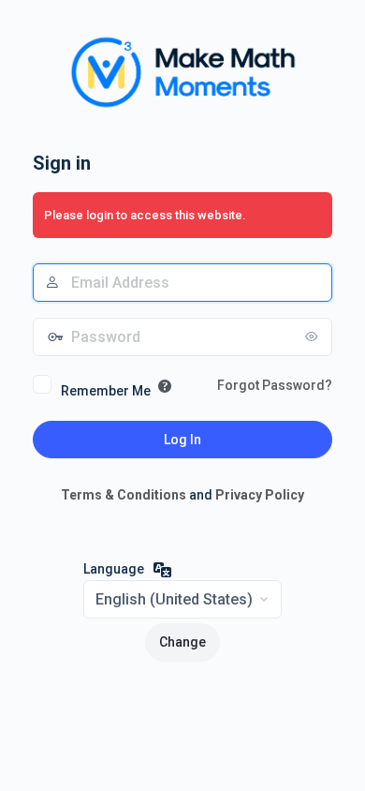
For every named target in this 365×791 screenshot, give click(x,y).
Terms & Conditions (123, 494)
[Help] (164, 386)
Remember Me (106, 390)
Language (113, 568)
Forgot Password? (274, 385)
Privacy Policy (259, 494)
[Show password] (313, 336)
